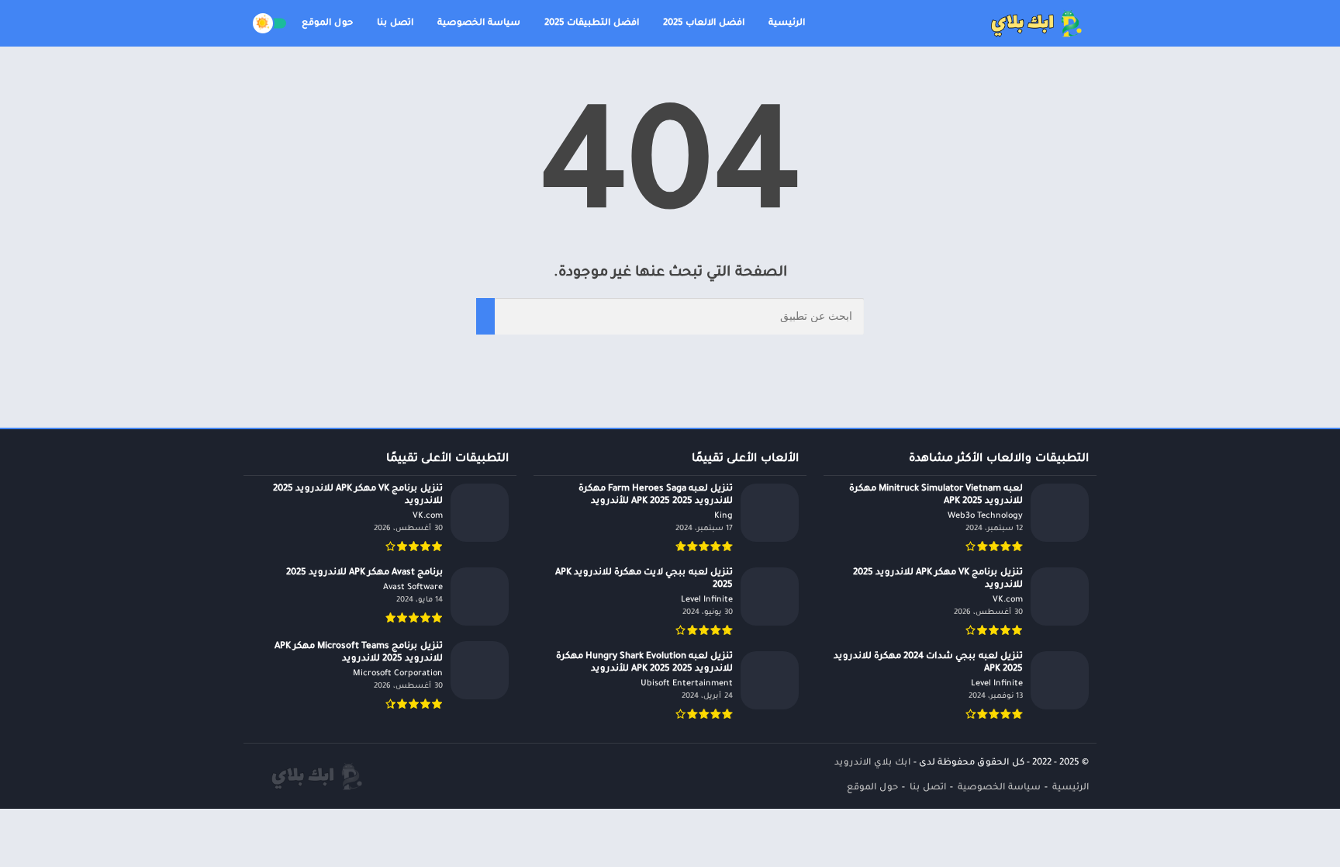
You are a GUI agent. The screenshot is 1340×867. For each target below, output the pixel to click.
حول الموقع (327, 24)
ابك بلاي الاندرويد (872, 763)
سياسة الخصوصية (478, 24)
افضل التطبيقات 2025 (591, 24)
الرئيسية (786, 24)
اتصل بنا (395, 24)
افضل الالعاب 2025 (703, 24)
